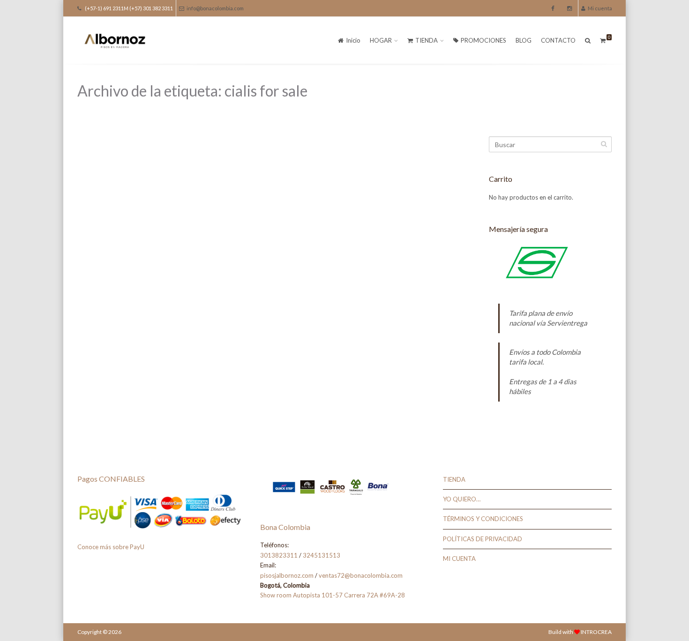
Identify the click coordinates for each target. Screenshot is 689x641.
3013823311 (279, 555)
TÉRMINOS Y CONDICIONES (483, 518)
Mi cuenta (600, 8)
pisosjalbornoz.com (287, 575)
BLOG (524, 40)
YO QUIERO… (461, 499)
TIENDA (426, 40)
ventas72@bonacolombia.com (361, 575)
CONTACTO (558, 40)
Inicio (353, 40)
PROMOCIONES (483, 40)
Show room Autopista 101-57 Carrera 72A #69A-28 (332, 595)
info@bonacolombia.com (215, 8)
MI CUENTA (459, 558)
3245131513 (321, 555)
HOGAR (381, 40)
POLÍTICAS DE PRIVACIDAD (482, 539)
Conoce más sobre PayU (110, 547)
